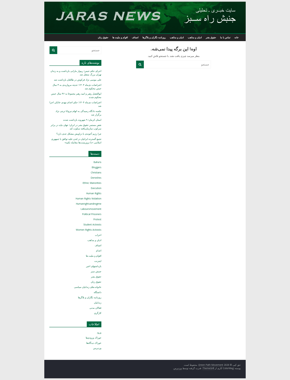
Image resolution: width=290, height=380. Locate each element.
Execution (96, 188)
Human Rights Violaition (88, 198)
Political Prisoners (91, 214)
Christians (96, 172)
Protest (97, 219)
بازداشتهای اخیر (93, 266)
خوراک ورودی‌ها (93, 337)
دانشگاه (97, 292)
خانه (236, 37)
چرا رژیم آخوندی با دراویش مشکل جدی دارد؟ (78, 133)
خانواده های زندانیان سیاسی (87, 287)
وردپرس (97, 348)
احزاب (98, 234)
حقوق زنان (103, 37)
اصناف (135, 37)
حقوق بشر (211, 37)
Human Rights (93, 193)
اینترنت (97, 261)
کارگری (97, 313)
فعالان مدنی (95, 307)
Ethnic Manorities (92, 182)
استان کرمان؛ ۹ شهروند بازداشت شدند (82, 119)
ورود (99, 332)
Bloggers (96, 167)
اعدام (98, 250)
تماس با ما (225, 37)
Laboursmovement (91, 208)
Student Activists (92, 224)
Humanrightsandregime (88, 203)
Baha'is (97, 162)
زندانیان (97, 302)
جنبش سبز (96, 271)
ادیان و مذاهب (195, 37)
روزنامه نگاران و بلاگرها (154, 37)
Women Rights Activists (88, 229)
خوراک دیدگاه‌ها (93, 342)
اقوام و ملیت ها (120, 37)
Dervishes (96, 177)
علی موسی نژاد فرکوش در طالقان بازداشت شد (77, 79)
